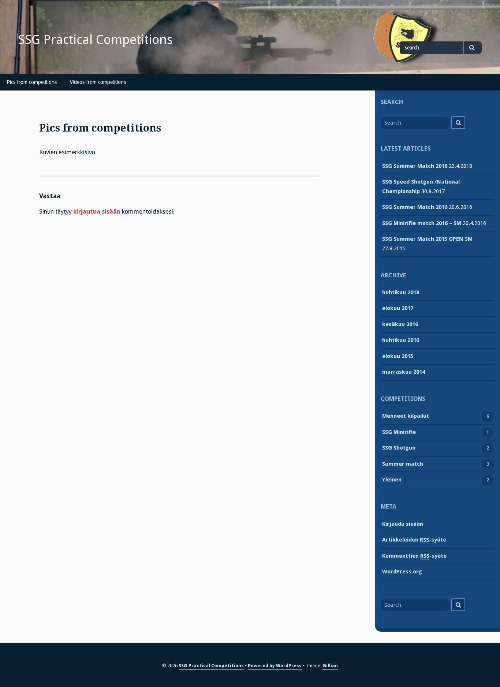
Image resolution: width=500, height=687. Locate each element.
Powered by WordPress (275, 665)
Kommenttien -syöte (414, 556)
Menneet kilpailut (405, 416)
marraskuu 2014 (403, 372)
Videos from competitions (98, 82)
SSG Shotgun (398, 447)
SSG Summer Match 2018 (414, 166)
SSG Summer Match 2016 (414, 207)
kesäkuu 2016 (400, 324)
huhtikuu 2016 (400, 340)
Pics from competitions (32, 82)
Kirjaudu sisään (402, 524)
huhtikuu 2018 (400, 292)
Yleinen (392, 479)
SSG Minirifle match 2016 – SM (421, 223)
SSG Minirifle (399, 432)
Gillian (330, 665)
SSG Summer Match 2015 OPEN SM (427, 239)
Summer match (402, 464)
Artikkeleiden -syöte (414, 539)
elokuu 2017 (397, 308)
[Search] (458, 122)
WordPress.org (402, 571)
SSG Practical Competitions (95, 39)
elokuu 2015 (397, 356)
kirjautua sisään (96, 211)
